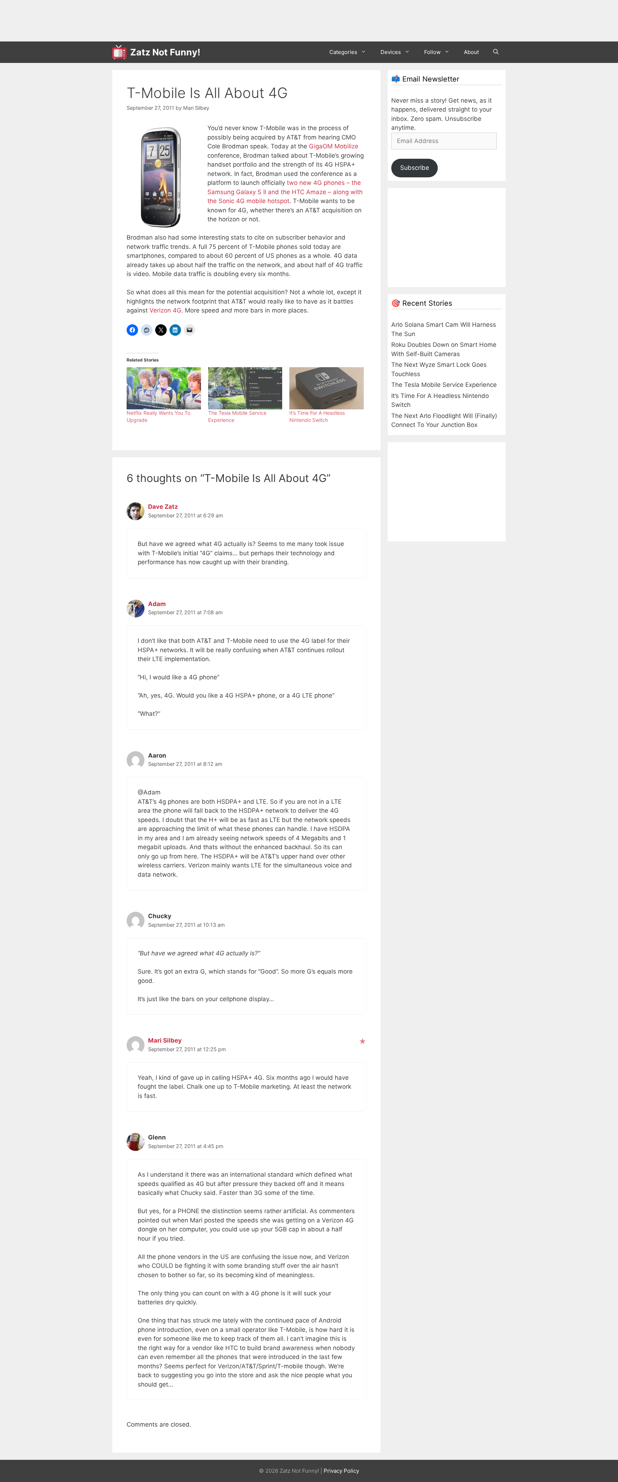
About (471, 52)
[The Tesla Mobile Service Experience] (245, 388)
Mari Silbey (165, 1040)
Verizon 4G (165, 310)
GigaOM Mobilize (333, 146)
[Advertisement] (242, 20)
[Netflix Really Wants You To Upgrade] (164, 388)
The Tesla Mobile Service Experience (444, 384)
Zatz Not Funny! (165, 52)
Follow (432, 52)
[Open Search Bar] (496, 52)
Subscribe (414, 167)
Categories (343, 52)
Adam (157, 603)
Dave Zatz (163, 506)
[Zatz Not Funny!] (121, 52)
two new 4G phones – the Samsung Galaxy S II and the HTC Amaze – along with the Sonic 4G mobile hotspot (285, 192)
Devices (391, 52)
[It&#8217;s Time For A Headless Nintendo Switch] (326, 388)
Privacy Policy (341, 1470)
